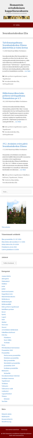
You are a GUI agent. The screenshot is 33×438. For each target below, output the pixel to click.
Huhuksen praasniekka (11, 358)
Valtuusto (5, 386)
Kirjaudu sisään (6, 414)
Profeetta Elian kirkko (11, 180)
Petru (3, 345)
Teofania (7, 343)
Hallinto (4, 284)
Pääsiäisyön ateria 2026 (9, 247)
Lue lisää (27, 71)
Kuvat (4, 312)
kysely (4, 314)
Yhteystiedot (6, 227)
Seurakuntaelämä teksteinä (11, 376)
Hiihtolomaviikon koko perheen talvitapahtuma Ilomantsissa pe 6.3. (14, 96)
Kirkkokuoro (6, 299)
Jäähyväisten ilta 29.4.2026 (10, 244)
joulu (3, 286)
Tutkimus (5, 383)
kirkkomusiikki (6, 304)
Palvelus (4, 335)
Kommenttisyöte (7, 419)
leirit (3, 319)
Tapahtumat (7, 79)
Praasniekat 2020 (7, 350)
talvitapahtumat (8, 84)
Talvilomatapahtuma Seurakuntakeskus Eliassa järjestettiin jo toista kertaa (15, 45)
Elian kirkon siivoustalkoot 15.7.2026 (13, 242)
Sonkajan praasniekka (11, 368)
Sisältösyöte (6, 416)
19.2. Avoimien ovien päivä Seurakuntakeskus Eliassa (15, 145)
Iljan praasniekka (9, 360)
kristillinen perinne (8, 309)
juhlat (4, 289)
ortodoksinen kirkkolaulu (10, 330)
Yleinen (20, 177)
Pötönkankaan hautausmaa (10, 348)
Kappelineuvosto (7, 294)
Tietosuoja (24, 429)
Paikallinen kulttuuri (8, 332)
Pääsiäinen (7, 337)
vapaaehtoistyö (7, 394)
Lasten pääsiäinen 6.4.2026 (10, 249)
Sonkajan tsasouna (8, 378)
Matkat (4, 322)
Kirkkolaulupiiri (7, 302)
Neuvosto (5, 325)
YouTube (4, 401)
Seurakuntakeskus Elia (11, 81)
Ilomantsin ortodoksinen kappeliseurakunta (16, 8)
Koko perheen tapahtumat (13, 76)
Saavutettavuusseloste (12, 429)
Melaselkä (7, 373)
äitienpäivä (5, 279)
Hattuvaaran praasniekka (12, 355)
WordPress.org (6, 422)
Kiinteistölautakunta (8, 297)
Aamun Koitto (6, 276)
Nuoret (4, 327)
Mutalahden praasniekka (12, 363)
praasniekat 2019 (9, 366)
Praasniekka (5, 353)
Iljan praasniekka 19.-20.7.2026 (11, 239)
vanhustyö (5, 391)
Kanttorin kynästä (7, 291)
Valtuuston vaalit (7, 389)
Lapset (24, 76)
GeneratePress (19, 435)
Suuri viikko (7, 340)
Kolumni (6, 399)
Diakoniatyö (6, 281)
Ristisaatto (5, 371)
